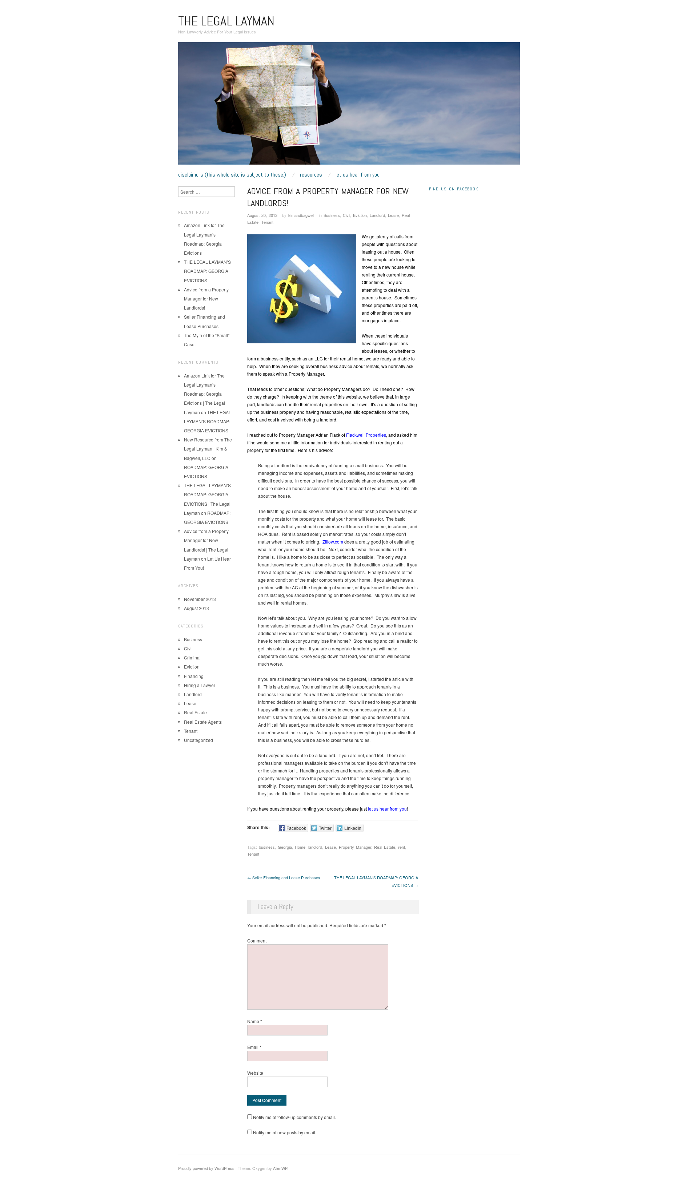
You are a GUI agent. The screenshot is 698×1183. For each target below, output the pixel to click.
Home (300, 847)
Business (332, 215)
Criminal (192, 657)
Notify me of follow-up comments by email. (294, 1117)
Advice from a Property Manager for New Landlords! (206, 298)
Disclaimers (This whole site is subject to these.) (232, 175)
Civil (346, 215)
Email (254, 1047)
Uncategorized (198, 740)
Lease (393, 215)
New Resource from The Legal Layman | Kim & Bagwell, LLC (208, 448)
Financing (194, 676)
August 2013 (196, 608)
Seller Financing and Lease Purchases (283, 877)
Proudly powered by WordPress (206, 1168)
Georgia (285, 847)
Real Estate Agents (203, 722)
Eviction (360, 215)
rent (401, 847)
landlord (315, 847)
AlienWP (280, 1168)
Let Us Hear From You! (358, 175)
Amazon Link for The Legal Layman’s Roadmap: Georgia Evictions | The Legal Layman (204, 393)
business (267, 847)
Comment (256, 940)
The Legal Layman (226, 21)
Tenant (267, 222)
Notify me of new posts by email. (284, 1132)
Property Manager (355, 847)
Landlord (377, 215)
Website (255, 1073)
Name (254, 1021)
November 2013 (200, 599)
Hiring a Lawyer (199, 685)
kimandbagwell (301, 215)
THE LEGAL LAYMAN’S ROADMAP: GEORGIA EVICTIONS (207, 271)
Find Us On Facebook (453, 189)
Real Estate (384, 847)
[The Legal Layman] (349, 106)
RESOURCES (311, 175)
